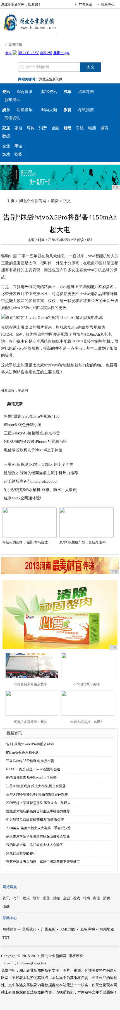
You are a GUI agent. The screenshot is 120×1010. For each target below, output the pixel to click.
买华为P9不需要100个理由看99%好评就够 (37, 794)
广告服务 (48, 929)
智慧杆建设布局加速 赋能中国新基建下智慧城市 (43, 862)
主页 (11, 201)
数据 (6, 136)
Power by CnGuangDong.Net (24, 963)
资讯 (6, 898)
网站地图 (107, 929)
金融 (55, 128)
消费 (43, 128)
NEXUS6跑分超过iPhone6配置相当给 (35, 441)
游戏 (6, 154)
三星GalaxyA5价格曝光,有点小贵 (32, 433)
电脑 (92, 128)
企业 (6, 146)
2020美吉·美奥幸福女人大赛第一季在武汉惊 (38, 828)
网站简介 (10, 929)
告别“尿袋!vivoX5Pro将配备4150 (31, 416)
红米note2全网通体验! (22, 498)
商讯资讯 (12, 118)
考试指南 (86, 110)
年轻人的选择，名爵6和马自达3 (26, 542)
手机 (80, 128)
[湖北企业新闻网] (29, 32)
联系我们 (29, 929)
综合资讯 (24, 92)
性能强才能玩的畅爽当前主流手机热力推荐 (41, 473)
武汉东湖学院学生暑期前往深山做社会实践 (38, 836)
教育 (36, 898)
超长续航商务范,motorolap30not (30, 481)
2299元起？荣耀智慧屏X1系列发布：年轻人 (38, 803)
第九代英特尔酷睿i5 (20, 853)
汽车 (16, 898)
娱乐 (26, 898)
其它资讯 (49, 92)
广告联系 (85, 4)
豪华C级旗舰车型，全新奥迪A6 (82, 542)
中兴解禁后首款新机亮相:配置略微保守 (35, 820)
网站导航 (10, 887)
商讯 (96, 898)
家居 (46, 898)
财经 (56, 898)
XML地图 (68, 929)
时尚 (86, 898)
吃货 (18, 154)
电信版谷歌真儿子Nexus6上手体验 (33, 450)
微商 (104, 128)
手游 (18, 146)
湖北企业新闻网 (51, 79)
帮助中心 (107, 4)
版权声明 (87, 929)
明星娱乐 (24, 110)
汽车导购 (86, 92)
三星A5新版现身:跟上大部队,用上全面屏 (38, 464)
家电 (18, 128)
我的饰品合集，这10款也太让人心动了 (34, 845)
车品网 (23, 390)
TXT (6, 938)
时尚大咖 (49, 110)
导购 (31, 128)
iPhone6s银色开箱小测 (23, 425)
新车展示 (12, 100)
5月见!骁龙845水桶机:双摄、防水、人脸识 (40, 490)
